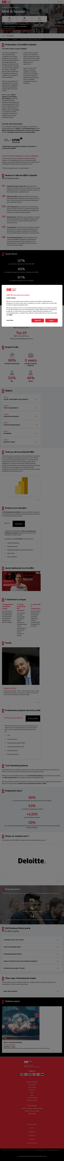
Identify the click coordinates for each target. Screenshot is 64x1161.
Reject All (38, 320)
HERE (10, 314)
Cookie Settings (9, 320)
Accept (51, 320)
